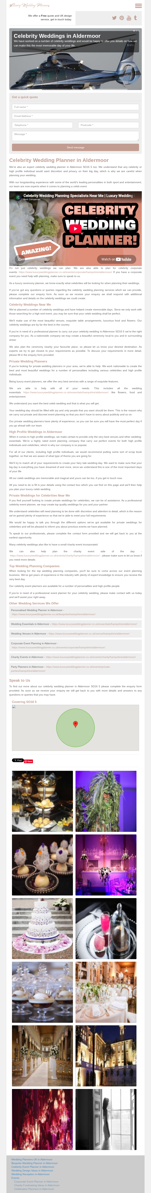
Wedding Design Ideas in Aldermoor (32, 1170)
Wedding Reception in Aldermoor (30, 1174)
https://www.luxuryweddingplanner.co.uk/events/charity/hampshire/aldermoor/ (55, 555)
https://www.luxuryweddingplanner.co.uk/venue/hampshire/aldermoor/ (89, 633)
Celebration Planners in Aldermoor (34, 1188)
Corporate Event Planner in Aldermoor (36, 1181)
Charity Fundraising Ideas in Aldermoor (37, 1185)
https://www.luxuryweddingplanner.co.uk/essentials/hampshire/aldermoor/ (66, 392)
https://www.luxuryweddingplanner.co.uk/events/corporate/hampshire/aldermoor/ (65, 272)
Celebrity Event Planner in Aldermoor (32, 1166)
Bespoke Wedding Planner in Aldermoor (34, 1163)
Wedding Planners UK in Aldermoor (31, 1159)
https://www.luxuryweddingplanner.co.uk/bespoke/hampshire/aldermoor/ (53, 614)
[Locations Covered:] (11, 5)
